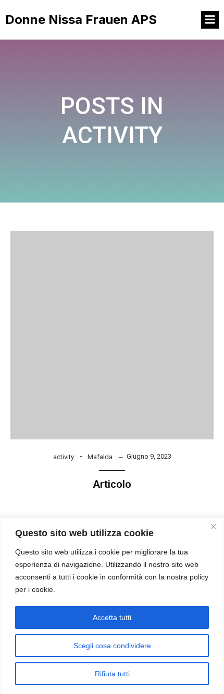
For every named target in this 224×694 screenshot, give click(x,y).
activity (63, 457)
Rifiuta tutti (112, 674)
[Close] (213, 526)
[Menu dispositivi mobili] (210, 20)
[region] (112, 606)
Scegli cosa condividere (112, 645)
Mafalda (100, 457)
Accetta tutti (112, 617)
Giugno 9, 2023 (149, 456)
